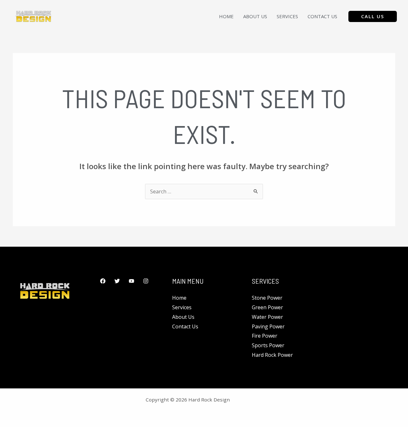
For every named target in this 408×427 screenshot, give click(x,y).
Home (226, 16)
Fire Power (264, 335)
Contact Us (322, 16)
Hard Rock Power (272, 354)
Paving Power (268, 326)
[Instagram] (146, 281)
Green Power (267, 307)
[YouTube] (131, 281)
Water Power (267, 316)
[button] (372, 16)
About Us (255, 16)
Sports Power (268, 345)
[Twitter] (117, 281)
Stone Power (267, 297)
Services (287, 16)
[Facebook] (103, 281)
